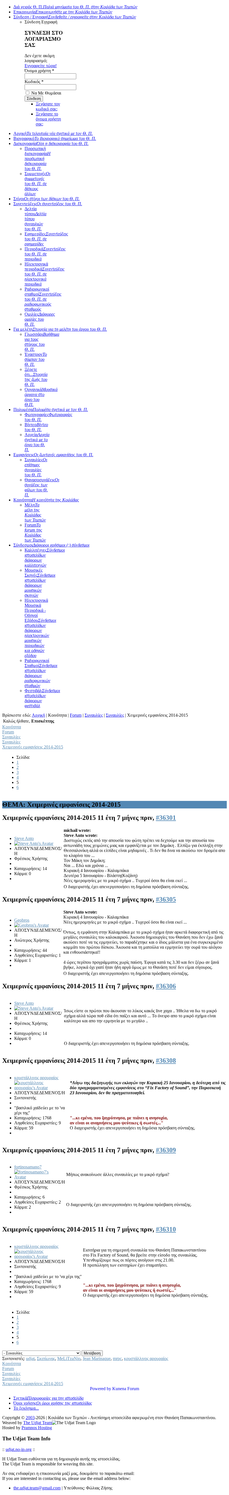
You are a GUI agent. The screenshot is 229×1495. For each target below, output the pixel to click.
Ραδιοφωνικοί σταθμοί (43, 299)
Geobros (21, 920)
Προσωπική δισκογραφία (38, 158)
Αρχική (53, 133)
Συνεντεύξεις (47, 203)
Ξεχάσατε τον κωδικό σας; (48, 106)
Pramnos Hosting (37, 1427)
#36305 (166, 899)
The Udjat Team (37, 1422)
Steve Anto (24, 838)
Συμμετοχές (37, 183)
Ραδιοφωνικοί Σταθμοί (41, 673)
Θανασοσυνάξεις (42, 487)
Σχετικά (48, 1398)
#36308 (166, 1060)
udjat (30, 1358)
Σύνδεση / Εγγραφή (74, 17)
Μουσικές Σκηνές (40, 583)
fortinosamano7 (28, 1167)
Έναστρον (36, 359)
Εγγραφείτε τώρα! (41, 65)
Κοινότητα (46, 499)
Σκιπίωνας (46, 1358)
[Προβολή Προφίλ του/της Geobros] (31, 925)
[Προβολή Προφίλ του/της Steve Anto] (33, 843)
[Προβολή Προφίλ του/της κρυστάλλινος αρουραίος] (34, 1087)
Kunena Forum (125, 1388)
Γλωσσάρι (42, 342)
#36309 (166, 1150)
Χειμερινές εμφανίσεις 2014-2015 (32, 747)
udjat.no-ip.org (19, 1449)
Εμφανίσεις (53, 454)
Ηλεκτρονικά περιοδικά (45, 274)
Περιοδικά (45, 254)
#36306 (166, 986)
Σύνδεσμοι (51, 545)
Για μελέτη (60, 329)
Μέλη (35, 512)
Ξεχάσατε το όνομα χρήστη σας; (48, 119)
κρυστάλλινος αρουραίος (36, 1077)
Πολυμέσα (50, 409)
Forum (35, 532)
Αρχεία (37, 442)
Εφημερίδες (46, 238)
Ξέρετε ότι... (36, 377)
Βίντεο (36, 427)
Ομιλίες (40, 319)
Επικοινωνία (62, 11)
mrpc (117, 1358)
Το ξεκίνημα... (26, 1408)
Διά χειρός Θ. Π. (75, 6)
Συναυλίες (36, 467)
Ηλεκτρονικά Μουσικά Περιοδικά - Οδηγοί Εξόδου (40, 628)
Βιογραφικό (54, 138)
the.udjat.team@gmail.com (37, 1488)
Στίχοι (46, 198)
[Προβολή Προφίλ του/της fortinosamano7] (34, 1177)
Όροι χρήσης (52, 1403)
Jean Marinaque (97, 1358)
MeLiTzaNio (68, 1358)
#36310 (166, 1229)
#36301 (166, 817)
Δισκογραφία (51, 143)
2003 (30, 1417)
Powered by (100, 1388)
